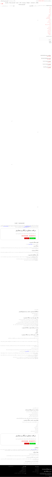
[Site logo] (48, 3)
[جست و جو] (3, 3)
